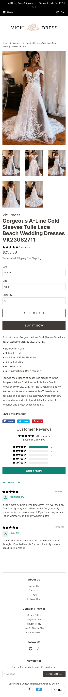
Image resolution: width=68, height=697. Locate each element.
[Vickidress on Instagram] (37, 649)
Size (4, 280)
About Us (34, 586)
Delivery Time (34, 599)
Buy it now (34, 325)
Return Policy (34, 615)
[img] (10, 491)
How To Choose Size (34, 628)
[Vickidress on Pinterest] (30, 649)
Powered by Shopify (49, 683)
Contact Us (34, 590)
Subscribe (54, 673)
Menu (9, 12)
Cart (63, 12)
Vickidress (33, 683)
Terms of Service (34, 632)
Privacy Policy (34, 623)
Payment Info (34, 619)
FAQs (34, 594)
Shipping (21, 258)
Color (5, 266)
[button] (10, 247)
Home (5, 43)
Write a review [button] (34, 470)
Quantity (7, 294)
